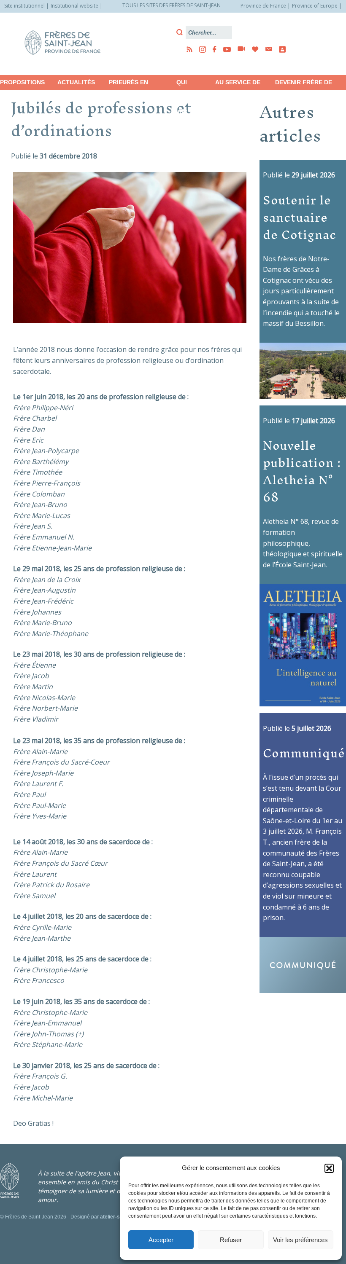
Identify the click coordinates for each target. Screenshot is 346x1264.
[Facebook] (212, 49)
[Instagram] (200, 49)
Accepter (161, 1239)
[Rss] (186, 49)
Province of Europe (315, 5)
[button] (329, 1168)
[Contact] (266, 49)
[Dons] (253, 49)
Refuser (231, 1239)
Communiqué (304, 753)
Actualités (76, 82)
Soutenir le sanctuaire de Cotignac (299, 217)
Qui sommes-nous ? (182, 84)
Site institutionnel (24, 5)
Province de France (263, 5)
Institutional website (74, 5)
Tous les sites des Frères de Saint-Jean (171, 5)
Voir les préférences (300, 1239)
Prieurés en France (128, 84)
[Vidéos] (238, 49)
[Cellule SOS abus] (280, 49)
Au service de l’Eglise (237, 84)
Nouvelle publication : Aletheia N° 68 (302, 471)
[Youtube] (224, 49)
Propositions (22, 82)
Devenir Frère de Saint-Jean (303, 84)
